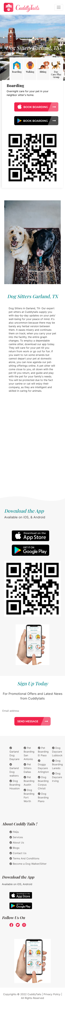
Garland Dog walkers (14, 772)
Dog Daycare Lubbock (57, 751)
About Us (18, 842)
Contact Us (19, 853)
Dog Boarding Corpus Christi (43, 783)
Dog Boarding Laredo (57, 764)
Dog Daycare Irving (57, 777)
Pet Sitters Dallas (27, 768)
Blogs (15, 847)
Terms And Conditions (25, 858)
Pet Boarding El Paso (43, 751)
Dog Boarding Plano (43, 797)
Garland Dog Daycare (14, 755)
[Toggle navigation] (58, 7)
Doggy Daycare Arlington (43, 768)
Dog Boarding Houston (14, 784)
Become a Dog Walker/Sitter (29, 863)
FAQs (15, 831)
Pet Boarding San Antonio (29, 753)
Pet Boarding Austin (29, 781)
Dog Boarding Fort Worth (29, 795)
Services (17, 837)
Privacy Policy (52, 994)
